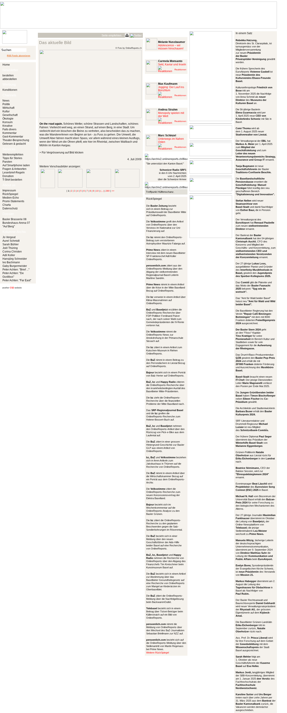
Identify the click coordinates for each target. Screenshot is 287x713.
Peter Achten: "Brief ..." (15, 269)
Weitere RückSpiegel (157, 652)
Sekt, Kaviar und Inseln (172, 64)
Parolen (7, 161)
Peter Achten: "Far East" (16, 280)
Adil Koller (8, 255)
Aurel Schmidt (11, 240)
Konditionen (9, 89)
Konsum (7, 122)
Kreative (7, 125)
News (5, 100)
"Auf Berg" (8, 226)
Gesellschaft (9, 115)
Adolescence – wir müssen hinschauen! (170, 47)
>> (113, 191)
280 (108, 191)
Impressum (9, 190)
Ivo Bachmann (11, 262)
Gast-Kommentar (12, 136)
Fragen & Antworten (14, 168)
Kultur (6, 111)
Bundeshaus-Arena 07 (16, 222)
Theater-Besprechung (15, 140)
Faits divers (9, 129)
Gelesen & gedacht (14, 143)
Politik (6, 104)
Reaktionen (180, 69)
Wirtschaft (8, 107)
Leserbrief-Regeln (13, 172)
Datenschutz (10, 208)
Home (6, 64)
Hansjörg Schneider (14, 258)
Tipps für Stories (12, 158)
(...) (102, 191)
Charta (6, 204)
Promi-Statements (13, 201)
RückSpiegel (10, 194)
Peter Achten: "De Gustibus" (13, 275)
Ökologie (7, 118)
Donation (8, 176)
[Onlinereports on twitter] (136, 34)
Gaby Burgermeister (14, 266)
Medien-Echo (10, 197)
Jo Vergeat (8, 237)
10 (97, 191)
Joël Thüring (10, 248)
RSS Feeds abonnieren (18, 56)
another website (12, 288)
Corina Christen (12, 251)
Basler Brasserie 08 (14, 219)
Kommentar (9, 133)
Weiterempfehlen (12, 154)
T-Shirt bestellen (12, 179)
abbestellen (9, 79)
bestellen (8, 75)
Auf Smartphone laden (16, 165)
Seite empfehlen (112, 35)
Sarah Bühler (10, 244)
